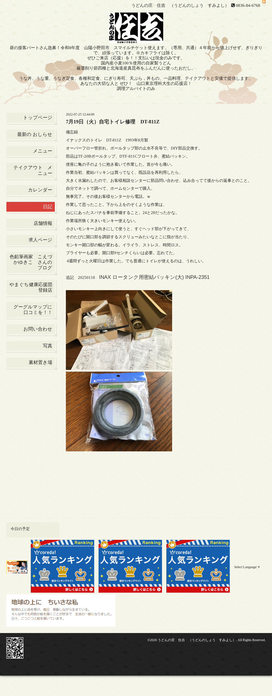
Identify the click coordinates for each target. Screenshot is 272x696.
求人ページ (40, 239)
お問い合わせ (37, 329)
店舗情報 (43, 223)
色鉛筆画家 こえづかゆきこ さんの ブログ (31, 262)
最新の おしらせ (34, 134)
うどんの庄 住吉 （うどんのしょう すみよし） (197, 640)
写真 (47, 345)
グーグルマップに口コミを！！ (32, 309)
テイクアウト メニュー (32, 170)
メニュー (42, 151)
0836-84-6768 (248, 5)
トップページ (37, 117)
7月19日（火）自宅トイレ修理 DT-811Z (113, 121)
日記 (47, 206)
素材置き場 (40, 362)
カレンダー (40, 190)
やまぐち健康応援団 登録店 (32, 287)
